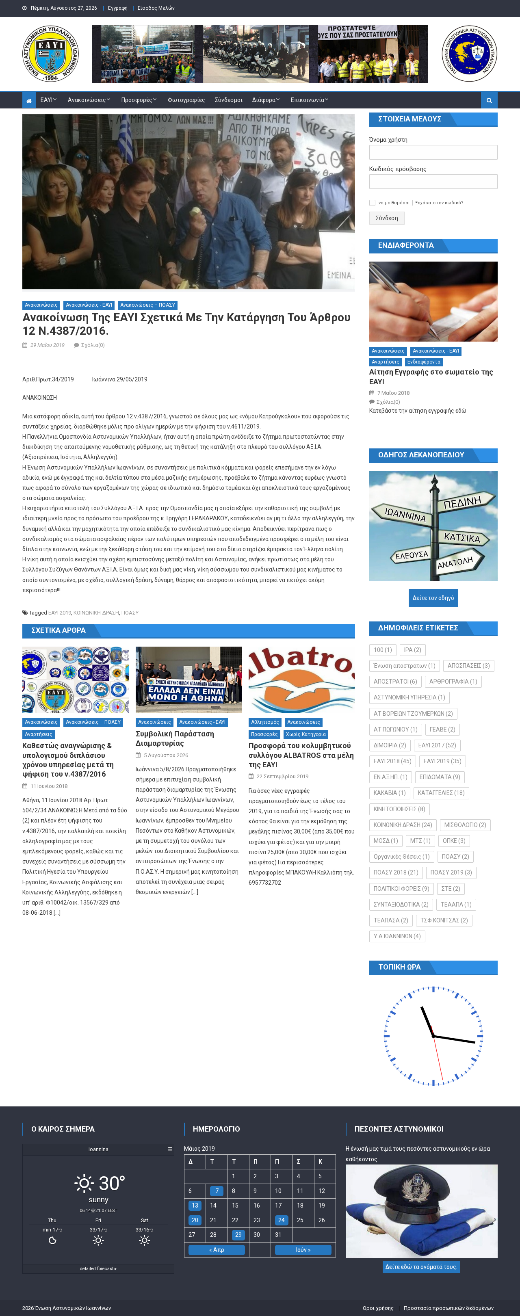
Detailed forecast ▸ (98, 1268)
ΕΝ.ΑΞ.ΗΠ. (390, 777)
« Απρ (216, 1250)
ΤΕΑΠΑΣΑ (391, 920)
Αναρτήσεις (38, 734)
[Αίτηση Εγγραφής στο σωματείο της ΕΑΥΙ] (433, 302)
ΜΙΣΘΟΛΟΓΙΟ (465, 825)
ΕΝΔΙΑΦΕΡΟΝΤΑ (406, 245)
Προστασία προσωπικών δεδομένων (449, 1308)
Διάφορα (263, 100)
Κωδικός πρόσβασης (398, 169)
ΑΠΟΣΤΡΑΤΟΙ (395, 681)
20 (195, 1220)
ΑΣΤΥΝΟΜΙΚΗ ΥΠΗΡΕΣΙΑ (409, 697)
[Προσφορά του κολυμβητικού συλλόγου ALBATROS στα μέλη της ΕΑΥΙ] (302, 680)
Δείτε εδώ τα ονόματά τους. (421, 1267)
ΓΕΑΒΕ (442, 729)
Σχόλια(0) (93, 345)
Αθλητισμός (265, 722)
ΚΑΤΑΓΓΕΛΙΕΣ (441, 793)
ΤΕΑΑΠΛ (456, 904)
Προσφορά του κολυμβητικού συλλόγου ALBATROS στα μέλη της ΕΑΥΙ (301, 755)
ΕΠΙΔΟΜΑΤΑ (440, 777)
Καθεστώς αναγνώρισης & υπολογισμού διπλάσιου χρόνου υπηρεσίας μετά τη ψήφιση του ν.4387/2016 (68, 759)
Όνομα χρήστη (388, 139)
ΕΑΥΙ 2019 (59, 613)
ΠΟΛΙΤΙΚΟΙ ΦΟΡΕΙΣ (401, 888)
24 (281, 1220)
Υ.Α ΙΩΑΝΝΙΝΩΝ (397, 936)
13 (195, 1205)
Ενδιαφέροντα (423, 362)
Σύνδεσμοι (229, 100)
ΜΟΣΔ (386, 841)
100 (383, 650)
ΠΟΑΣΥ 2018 (396, 872)
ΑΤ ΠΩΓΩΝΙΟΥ (396, 729)
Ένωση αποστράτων (405, 665)
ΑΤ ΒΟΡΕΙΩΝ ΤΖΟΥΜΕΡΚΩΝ (413, 713)
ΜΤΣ (420, 841)
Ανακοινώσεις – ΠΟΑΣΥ (147, 305)
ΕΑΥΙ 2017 (437, 745)
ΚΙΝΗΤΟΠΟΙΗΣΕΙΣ (399, 809)
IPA (412, 650)
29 (238, 1235)
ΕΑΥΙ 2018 (393, 761)
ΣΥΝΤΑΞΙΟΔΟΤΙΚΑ (401, 904)
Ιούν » (303, 1250)
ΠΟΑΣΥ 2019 (451, 872)
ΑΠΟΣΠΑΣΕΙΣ (469, 665)
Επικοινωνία (307, 100)
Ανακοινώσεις (87, 100)
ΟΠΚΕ (454, 841)
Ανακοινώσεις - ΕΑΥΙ (89, 305)
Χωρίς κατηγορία (306, 734)
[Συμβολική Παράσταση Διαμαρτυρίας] (189, 680)
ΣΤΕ (451, 888)
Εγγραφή (118, 8)
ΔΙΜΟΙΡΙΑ (390, 745)
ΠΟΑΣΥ (130, 613)
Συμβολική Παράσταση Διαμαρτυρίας (175, 738)
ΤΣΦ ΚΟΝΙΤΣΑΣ (444, 920)
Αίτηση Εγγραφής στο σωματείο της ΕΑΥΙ (431, 376)
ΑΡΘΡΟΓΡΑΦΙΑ (453, 681)
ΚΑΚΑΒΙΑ (390, 793)
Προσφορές (136, 100)
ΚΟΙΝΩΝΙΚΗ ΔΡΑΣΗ (96, 613)
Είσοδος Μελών (156, 8)
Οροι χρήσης (378, 1308)
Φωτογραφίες (186, 100)
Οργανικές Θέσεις (402, 856)
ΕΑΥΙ (46, 100)
